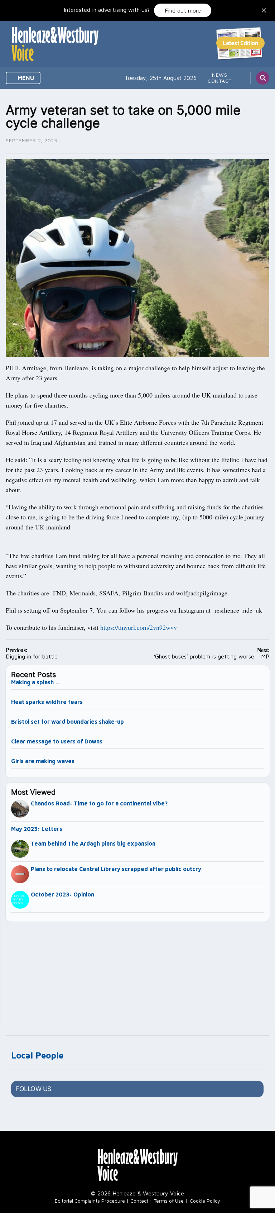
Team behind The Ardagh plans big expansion (93, 843)
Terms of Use (169, 1201)
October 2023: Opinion (62, 894)
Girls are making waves (42, 761)
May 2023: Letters (36, 829)
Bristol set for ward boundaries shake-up (67, 721)
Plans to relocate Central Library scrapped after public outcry (116, 869)
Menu (25, 78)
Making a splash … (35, 682)
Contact (220, 81)
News (219, 75)
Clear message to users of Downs (56, 741)
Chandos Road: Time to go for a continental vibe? (99, 803)
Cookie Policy (205, 1201)
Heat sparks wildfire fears (47, 702)
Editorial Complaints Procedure (90, 1201)
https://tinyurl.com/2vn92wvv (138, 627)
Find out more (183, 10)
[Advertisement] (138, 972)
